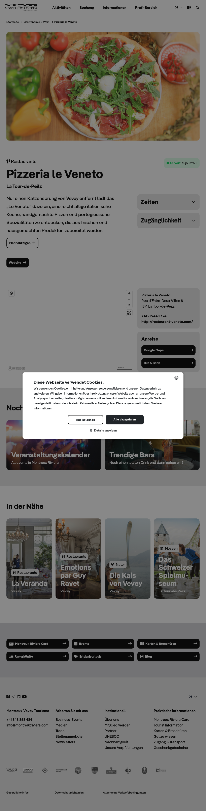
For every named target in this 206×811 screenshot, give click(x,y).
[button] (103, 430)
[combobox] (176, 378)
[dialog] (103, 405)
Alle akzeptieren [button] (124, 419)
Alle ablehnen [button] (85, 419)
